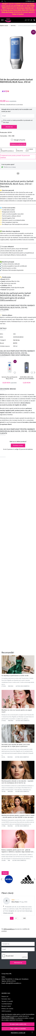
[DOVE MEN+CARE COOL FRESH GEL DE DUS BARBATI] (26, 367)
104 (25, 8)
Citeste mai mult (8, 913)
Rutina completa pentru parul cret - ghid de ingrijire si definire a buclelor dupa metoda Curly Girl (18, 851)
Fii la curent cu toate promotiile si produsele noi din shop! (18, 121)
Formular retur (6, 999)
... (20, 918)
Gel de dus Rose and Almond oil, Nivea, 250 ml (9, 378)
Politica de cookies (8, 1018)
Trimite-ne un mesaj (10, 167)
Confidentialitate (7, 1003)
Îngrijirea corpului (4, 25)
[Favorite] (28, 20)
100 (24, 918)
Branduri (5, 873)
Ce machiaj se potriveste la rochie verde (15, 675)
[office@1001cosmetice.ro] (2, 1)
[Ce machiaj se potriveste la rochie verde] (18, 664)
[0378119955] (5, 1)
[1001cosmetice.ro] (8, 20)
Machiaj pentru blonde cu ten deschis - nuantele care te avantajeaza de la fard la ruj (17, 782)
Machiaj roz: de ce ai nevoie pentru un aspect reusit (17, 711)
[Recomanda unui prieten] (18, 173)
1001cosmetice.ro (9, 929)
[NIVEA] (9, 882)
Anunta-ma (9, 127)
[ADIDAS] (27, 882)
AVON (10, 132)
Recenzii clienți (6, 1006)
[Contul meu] (31, 20)
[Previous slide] (1, 879)
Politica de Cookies (7, 1008)
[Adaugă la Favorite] (15, 373)
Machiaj (10, 686)
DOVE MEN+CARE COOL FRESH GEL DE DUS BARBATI (26, 378)
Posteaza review (18, 445)
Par (9, 860)
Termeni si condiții (7, 1001)
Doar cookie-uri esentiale (18, 1028)
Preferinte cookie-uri (18, 1032)
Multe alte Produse (7, 12)
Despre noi (5, 996)
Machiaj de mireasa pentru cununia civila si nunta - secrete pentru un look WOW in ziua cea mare (18, 816)
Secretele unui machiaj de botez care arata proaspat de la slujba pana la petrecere (16, 745)
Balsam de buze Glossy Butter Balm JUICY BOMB (18, 10)
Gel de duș (13, 25)
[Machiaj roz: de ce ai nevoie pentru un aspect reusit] (18, 699)
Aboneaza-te (18, 962)
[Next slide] (34, 372)
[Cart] (34, 20)
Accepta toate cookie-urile (18, 1024)
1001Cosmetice (6, 1011)
